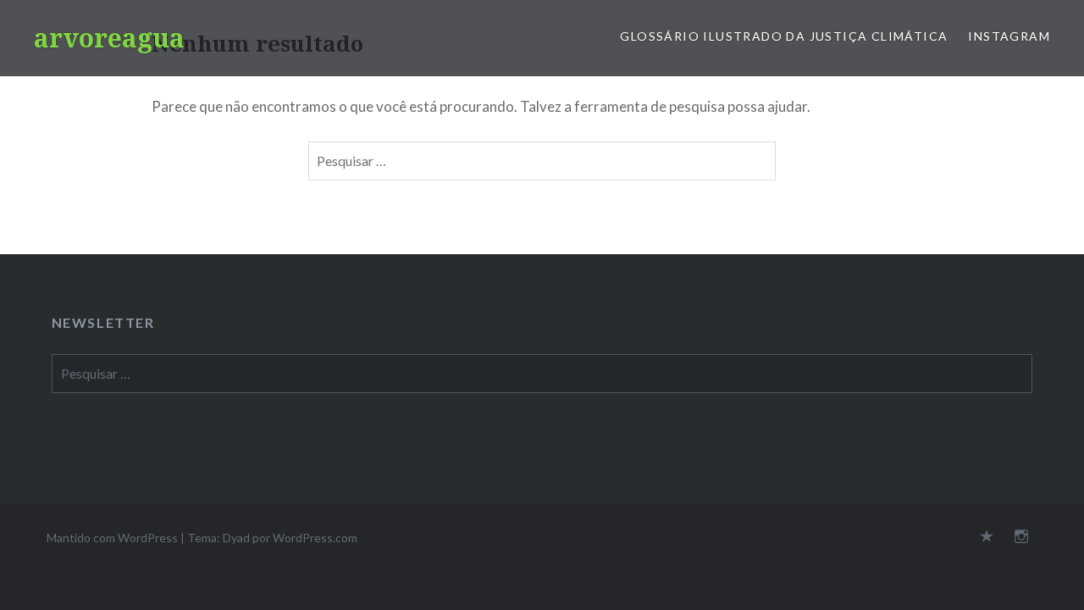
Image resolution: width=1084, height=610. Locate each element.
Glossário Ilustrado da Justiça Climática (784, 36)
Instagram (1009, 36)
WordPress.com (315, 537)
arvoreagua (109, 37)
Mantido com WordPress (112, 537)
